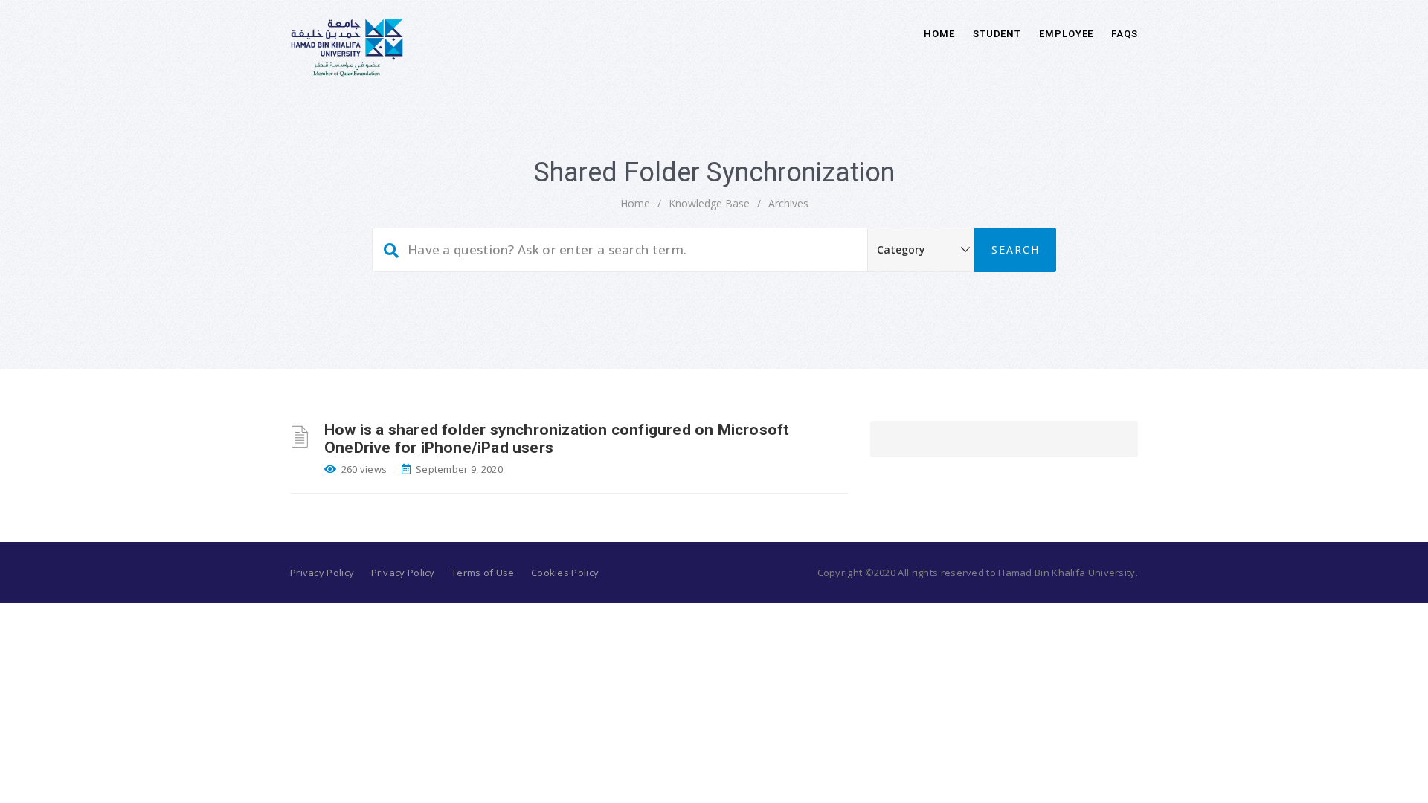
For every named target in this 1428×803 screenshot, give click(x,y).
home (635, 203)
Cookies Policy (565, 572)
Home (939, 33)
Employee (1066, 33)
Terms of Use (483, 572)
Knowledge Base (709, 203)
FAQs (1124, 33)
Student (997, 33)
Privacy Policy (322, 572)
